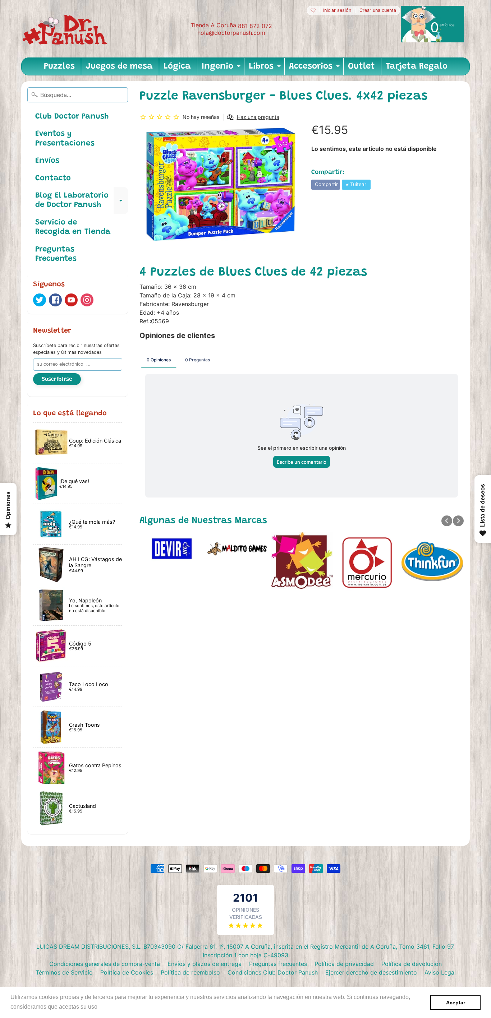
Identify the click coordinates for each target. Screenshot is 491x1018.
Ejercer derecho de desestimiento (371, 972)
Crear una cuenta (377, 10)
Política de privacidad (344, 963)
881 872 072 (255, 26)
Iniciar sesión (337, 10)
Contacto (53, 178)
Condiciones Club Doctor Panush (273, 972)
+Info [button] (106, 1007)
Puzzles (59, 66)
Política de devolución (411, 963)
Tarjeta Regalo (417, 66)
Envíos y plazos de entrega (205, 963)
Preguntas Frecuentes (56, 254)
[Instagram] (87, 299)
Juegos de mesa (119, 66)
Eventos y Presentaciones (65, 138)
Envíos (47, 161)
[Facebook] (55, 299)
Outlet (361, 66)
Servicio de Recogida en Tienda (72, 227)
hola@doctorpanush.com (231, 33)
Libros (266, 68)
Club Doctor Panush (72, 117)
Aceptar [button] (455, 1002)
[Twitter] (39, 299)
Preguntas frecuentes (278, 963)
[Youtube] (71, 299)
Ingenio (222, 68)
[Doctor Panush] (66, 29)
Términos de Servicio (64, 972)
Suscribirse (57, 379)
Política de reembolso (190, 972)
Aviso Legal (440, 972)
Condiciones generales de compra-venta (104, 963)
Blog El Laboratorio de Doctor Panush (81, 201)
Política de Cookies (126, 972)
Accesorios (315, 68)
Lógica (177, 66)
